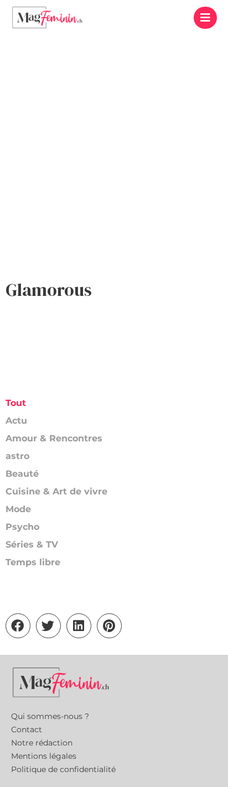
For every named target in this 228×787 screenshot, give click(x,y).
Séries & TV (32, 544)
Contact (26, 729)
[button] (205, 18)
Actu (16, 420)
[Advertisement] (114, 154)
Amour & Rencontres (54, 438)
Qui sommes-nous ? (50, 716)
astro (17, 456)
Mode (18, 509)
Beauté (22, 473)
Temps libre (33, 562)
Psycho (22, 527)
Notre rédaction (41, 743)
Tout (16, 403)
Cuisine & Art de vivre (56, 491)
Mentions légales (43, 756)
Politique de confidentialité (63, 769)
